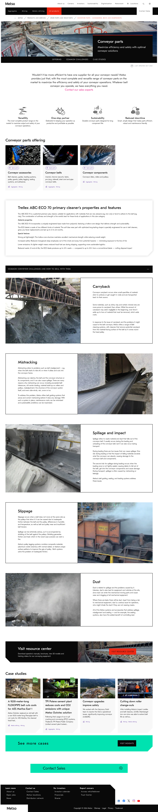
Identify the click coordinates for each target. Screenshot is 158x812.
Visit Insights (127, 743)
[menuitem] (61, 3)
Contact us (30, 788)
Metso (20, 18)
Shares (58, 798)
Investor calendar (62, 792)
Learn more (10, 788)
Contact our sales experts (79, 89)
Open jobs (11, 795)
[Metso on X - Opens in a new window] (129, 801)
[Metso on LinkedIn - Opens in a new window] (119, 801)
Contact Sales (33, 792)
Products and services (36, 18)
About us (11, 792)
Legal (104, 808)
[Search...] (143, 3)
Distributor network (35, 798)
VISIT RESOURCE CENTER (123, 652)
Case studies (99, 59)
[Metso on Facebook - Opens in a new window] (124, 801)
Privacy (110, 808)
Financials (59, 795)
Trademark (119, 808)
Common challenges (77, 59)
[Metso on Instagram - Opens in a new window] (134, 801)
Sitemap (97, 808)
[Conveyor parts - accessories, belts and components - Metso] (17, 3)
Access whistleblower (90, 792)
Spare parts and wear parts (61, 18)
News (9, 798)
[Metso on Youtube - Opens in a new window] (138, 801)
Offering (57, 59)
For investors (59, 788)
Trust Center (86, 795)
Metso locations (34, 795)
